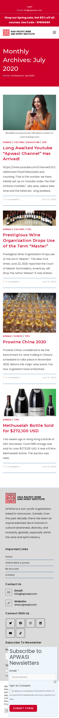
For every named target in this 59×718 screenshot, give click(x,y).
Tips (44, 142)
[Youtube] (10, 633)
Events (18, 336)
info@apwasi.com (33, 10)
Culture (19, 142)
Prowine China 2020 (24, 342)
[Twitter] (10, 623)
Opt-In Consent (20, 686)
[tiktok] (20, 633)
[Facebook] (20, 623)
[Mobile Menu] (54, 33)
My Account (12, 568)
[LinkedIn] (40, 623)
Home (6, 75)
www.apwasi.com (25, 605)
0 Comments (13, 199)
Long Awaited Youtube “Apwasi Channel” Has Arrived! (27, 153)
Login (29, 6)
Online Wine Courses (17, 562)
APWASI (7, 142)
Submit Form (23, 708)
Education (32, 142)
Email (13, 671)
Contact (10, 574)
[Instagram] (30, 623)
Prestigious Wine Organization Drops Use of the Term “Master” (29, 240)
